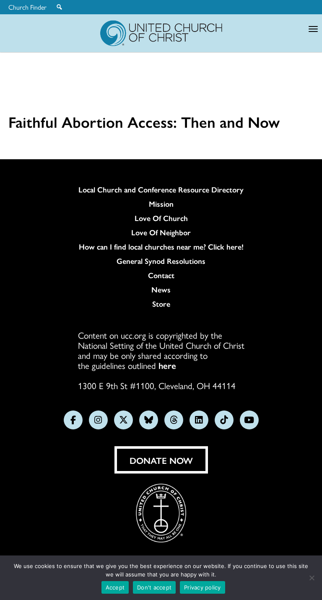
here (167, 365)
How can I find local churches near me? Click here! (161, 247)
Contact (161, 275)
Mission (161, 204)
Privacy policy (202, 587)
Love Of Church (161, 218)
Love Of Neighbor (161, 232)
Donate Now (161, 460)
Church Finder (27, 7)
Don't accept (154, 587)
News (161, 289)
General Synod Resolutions (161, 261)
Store (161, 304)
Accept (115, 587)
